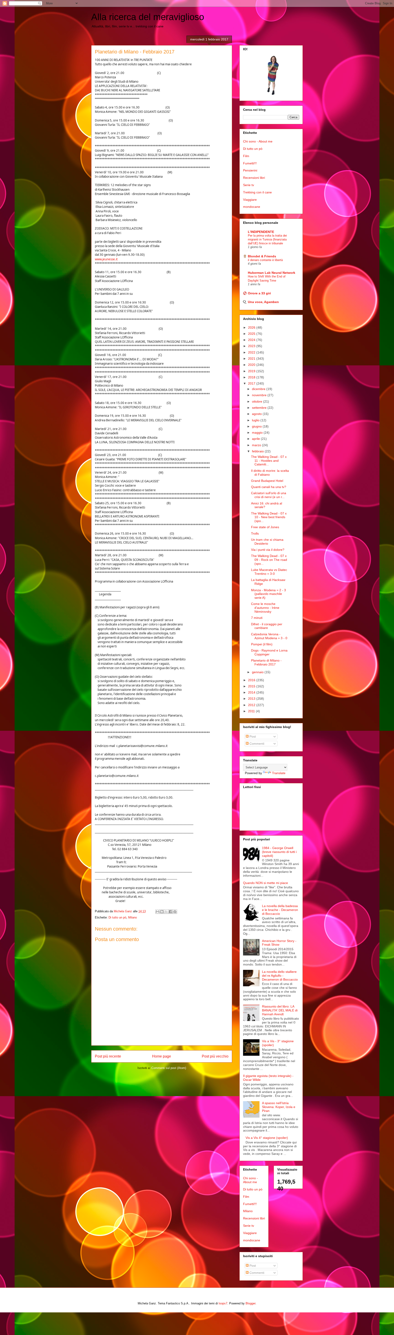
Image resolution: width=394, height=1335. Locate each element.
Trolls (255, 533)
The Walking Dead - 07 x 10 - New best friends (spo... (269, 517)
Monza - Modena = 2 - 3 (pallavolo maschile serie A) (268, 594)
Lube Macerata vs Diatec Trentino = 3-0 (269, 571)
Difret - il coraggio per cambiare (266, 626)
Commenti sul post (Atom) (168, 1068)
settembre (259, 407)
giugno (257, 426)
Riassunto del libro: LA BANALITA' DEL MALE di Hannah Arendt (280, 1010)
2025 (252, 333)
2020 (252, 365)
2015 (252, 686)
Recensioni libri (254, 177)
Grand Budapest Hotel (267, 481)
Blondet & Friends (262, 256)
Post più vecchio (215, 1056)
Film (246, 156)
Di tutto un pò (117, 917)
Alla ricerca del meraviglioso (147, 17)
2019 (252, 371)
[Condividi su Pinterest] (175, 911)
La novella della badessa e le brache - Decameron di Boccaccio (280, 910)
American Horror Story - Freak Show (279, 943)
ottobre (257, 401)
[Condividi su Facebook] (170, 911)
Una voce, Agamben (263, 302)
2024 (252, 340)
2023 (252, 346)
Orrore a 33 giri (259, 293)
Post (252, 736)
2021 (252, 358)
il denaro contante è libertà (265, 260)
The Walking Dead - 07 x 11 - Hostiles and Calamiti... (269, 460)
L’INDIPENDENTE (261, 232)
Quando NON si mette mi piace (265, 883)
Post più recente (108, 1056)
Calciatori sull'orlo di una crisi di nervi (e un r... (268, 495)
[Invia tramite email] (157, 911)
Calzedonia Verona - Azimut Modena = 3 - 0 (269, 636)
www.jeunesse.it (106, 259)
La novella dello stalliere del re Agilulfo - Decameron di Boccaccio (280, 975)
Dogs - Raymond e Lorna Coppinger (269, 652)
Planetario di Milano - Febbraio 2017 (266, 662)
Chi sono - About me (257, 141)
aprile (256, 439)
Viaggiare (250, 199)
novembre (259, 395)
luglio (256, 420)
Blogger (250, 1303)
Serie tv (248, 185)
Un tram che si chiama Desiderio (267, 541)
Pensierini (250, 170)
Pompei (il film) (261, 644)
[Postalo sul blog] (162, 911)
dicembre (259, 389)
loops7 (223, 1303)
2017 (252, 383)
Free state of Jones (265, 527)
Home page (161, 1056)
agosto (257, 414)
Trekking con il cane (257, 192)
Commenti (256, 743)
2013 (252, 698)
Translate (278, 773)
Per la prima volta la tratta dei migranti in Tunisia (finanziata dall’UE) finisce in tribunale (267, 239)
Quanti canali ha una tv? (268, 487)
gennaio (258, 672)
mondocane (251, 206)
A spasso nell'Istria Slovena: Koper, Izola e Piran (278, 1107)
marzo (257, 445)
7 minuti (256, 618)
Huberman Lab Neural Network (271, 272)
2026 (252, 327)
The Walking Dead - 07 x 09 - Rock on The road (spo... (269, 559)
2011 (252, 711)
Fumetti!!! (250, 163)
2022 (252, 352)
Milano (132, 917)
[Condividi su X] (166, 911)
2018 (252, 377)
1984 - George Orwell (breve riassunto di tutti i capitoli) (279, 851)
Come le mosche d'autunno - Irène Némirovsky (265, 607)
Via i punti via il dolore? (267, 549)
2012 (252, 705)
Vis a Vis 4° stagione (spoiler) (267, 1138)
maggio (258, 432)
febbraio (258, 451)
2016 (252, 680)
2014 (252, 692)
